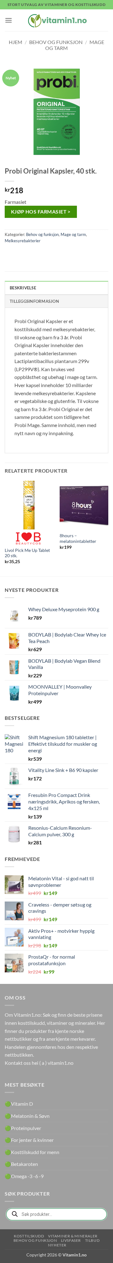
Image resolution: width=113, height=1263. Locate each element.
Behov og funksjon (56, 42)
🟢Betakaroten (21, 1164)
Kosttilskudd (29, 1236)
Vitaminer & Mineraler (73, 1236)
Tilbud (92, 1240)
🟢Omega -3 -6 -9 (24, 1176)
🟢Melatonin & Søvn (27, 1116)
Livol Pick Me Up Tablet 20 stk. (27, 553)
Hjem (15, 42)
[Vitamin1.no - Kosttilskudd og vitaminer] (56, 20)
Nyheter (57, 1245)
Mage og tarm (73, 234)
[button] (8, 20)
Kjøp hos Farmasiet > (41, 211)
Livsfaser (71, 1240)
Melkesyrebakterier (22, 240)
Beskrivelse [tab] (23, 287)
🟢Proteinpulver (23, 1128)
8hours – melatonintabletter (78, 538)
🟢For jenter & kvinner (29, 1140)
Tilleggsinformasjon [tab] (34, 301)
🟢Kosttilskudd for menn (32, 1152)
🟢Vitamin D (19, 1104)
